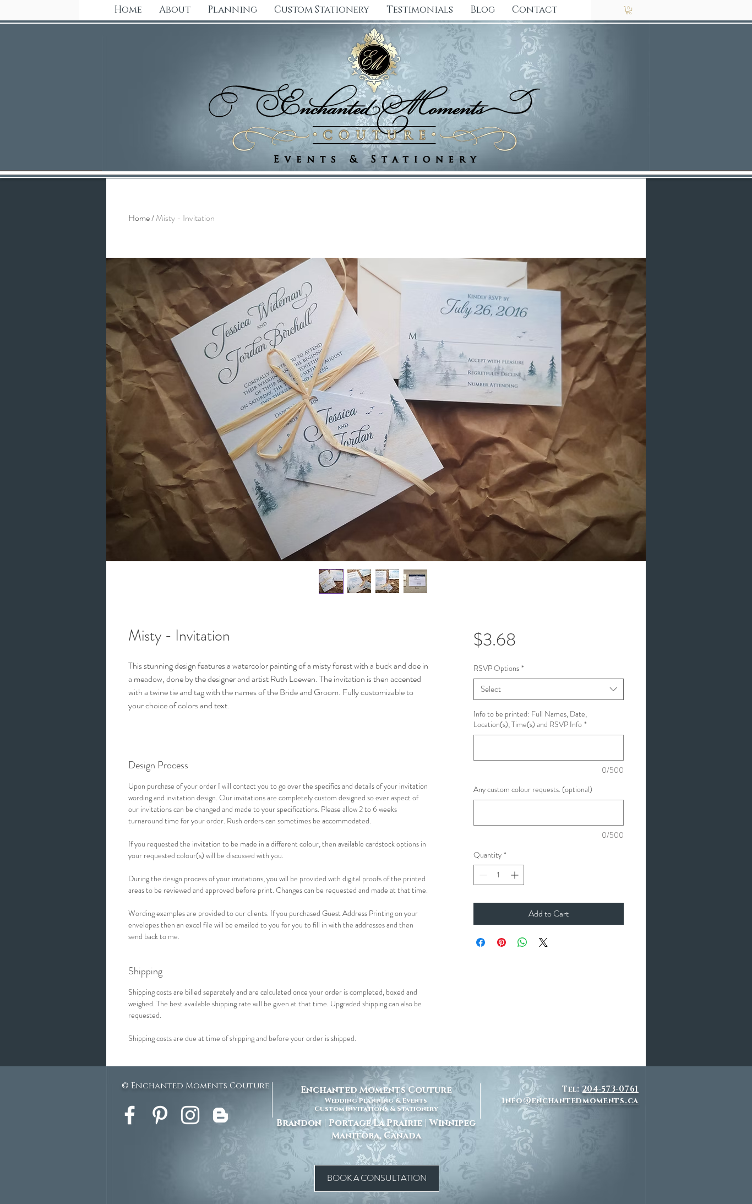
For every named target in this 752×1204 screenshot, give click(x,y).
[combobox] (548, 689)
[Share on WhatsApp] (522, 942)
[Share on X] (543, 942)
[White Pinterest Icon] (160, 1115)
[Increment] (515, 875)
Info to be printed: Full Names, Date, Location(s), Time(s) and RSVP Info (530, 719)
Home (139, 217)
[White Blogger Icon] (220, 1115)
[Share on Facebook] (480, 942)
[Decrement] (482, 875)
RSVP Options (498, 668)
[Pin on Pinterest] (501, 942)
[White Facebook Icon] (129, 1115)
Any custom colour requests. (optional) (532, 789)
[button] (321, 10)
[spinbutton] (499, 875)
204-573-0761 (610, 1089)
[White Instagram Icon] (190, 1115)
